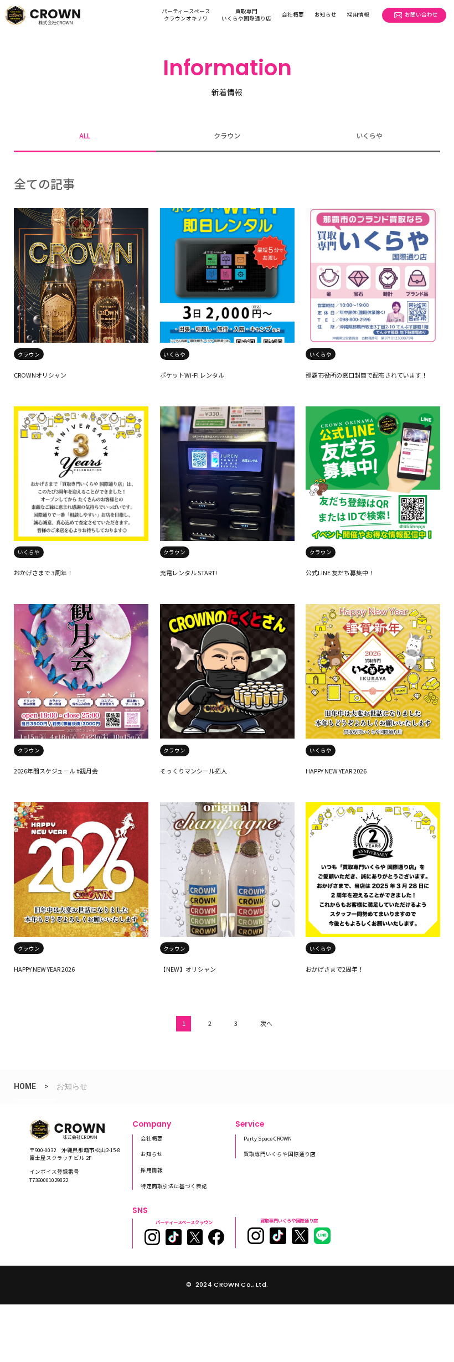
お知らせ (325, 14)
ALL (84, 136)
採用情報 (358, 14)
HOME (25, 1086)
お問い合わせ (421, 14)
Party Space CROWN (268, 1138)
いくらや (369, 136)
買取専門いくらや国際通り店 (246, 15)
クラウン (227, 136)
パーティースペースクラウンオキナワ (186, 15)
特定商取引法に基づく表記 (174, 1186)
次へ (266, 1023)
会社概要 (293, 14)
